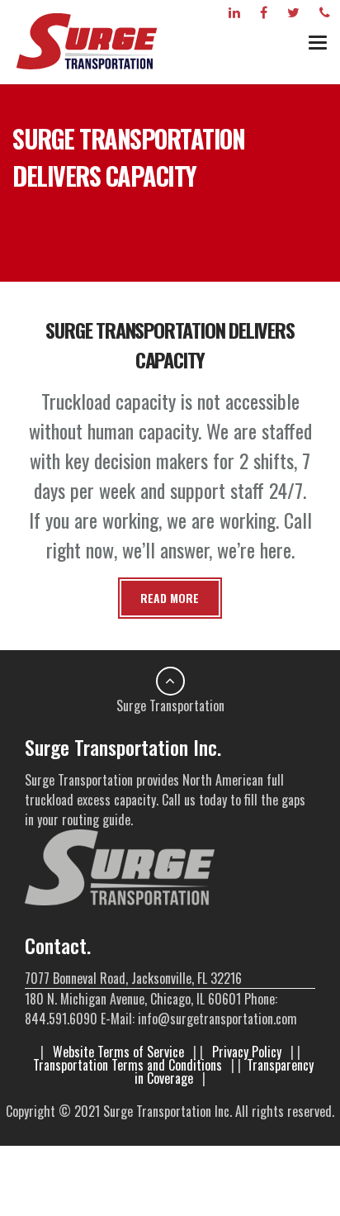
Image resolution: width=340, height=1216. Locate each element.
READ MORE (169, 597)
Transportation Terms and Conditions (127, 1065)
